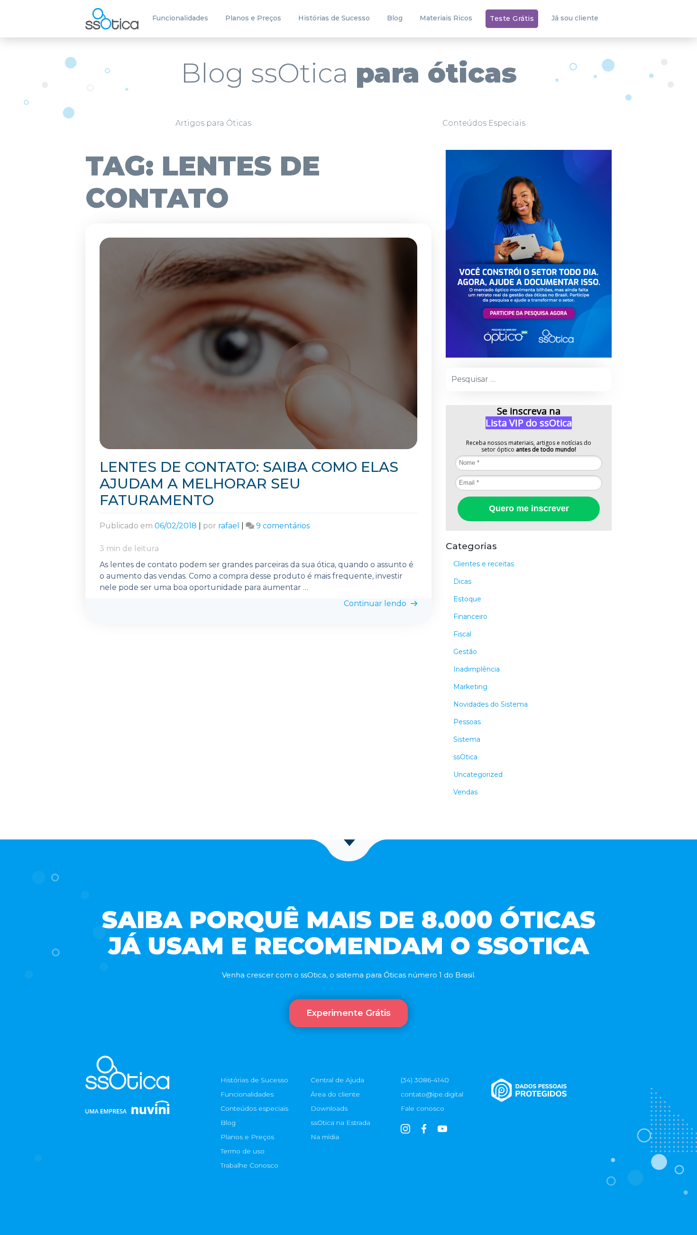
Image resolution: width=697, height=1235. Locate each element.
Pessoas (467, 722)
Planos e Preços (253, 18)
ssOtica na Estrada (340, 1122)
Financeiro (470, 616)
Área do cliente (335, 1094)
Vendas (465, 792)
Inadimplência (476, 669)
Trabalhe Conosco (249, 1165)
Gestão (465, 651)
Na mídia (325, 1137)
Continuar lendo (376, 603)
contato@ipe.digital (432, 1094)
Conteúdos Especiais (483, 123)
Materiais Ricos (446, 18)
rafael (228, 525)
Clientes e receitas (483, 564)
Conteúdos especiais (254, 1108)
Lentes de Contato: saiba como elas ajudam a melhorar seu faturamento (249, 483)
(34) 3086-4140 (425, 1080)
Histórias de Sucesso (334, 18)
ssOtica (465, 757)
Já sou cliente (574, 18)
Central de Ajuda (337, 1080)
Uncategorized (478, 774)
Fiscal (462, 634)
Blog (395, 18)
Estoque (467, 599)
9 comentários (283, 525)
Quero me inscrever (529, 508)
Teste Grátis (512, 18)
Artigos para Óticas (213, 123)
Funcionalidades (180, 18)
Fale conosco (422, 1108)
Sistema (466, 739)
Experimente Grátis (348, 1013)
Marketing (470, 686)
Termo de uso (242, 1151)
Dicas (462, 581)
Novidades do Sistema (490, 704)
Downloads (329, 1108)
